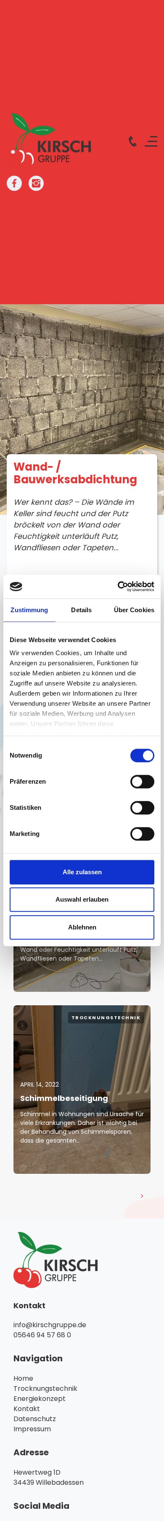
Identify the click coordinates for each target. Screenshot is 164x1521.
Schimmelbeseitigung (64, 1098)
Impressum (32, 1429)
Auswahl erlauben (82, 899)
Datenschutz (34, 1419)
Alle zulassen (82, 872)
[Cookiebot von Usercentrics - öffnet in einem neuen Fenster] (118, 586)
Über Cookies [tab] (134, 609)
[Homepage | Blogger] (82, 1260)
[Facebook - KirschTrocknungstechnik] (14, 183)
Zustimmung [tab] (29, 609)
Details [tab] (81, 609)
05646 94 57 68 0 (42, 1335)
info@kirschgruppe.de (49, 1325)
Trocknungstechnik (106, 1017)
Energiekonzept (39, 1398)
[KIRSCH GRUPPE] (49, 141)
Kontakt (26, 1409)
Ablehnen (82, 927)
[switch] (142, 781)
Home (23, 1378)
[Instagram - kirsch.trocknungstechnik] (36, 183)
